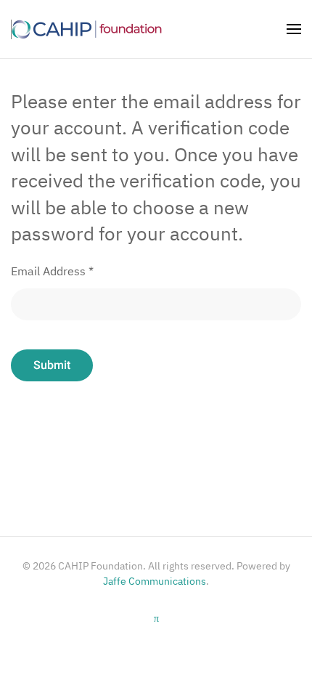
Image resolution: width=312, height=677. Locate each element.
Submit (51, 365)
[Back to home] (87, 29)
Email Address (52, 271)
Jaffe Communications (154, 581)
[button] (294, 29)
